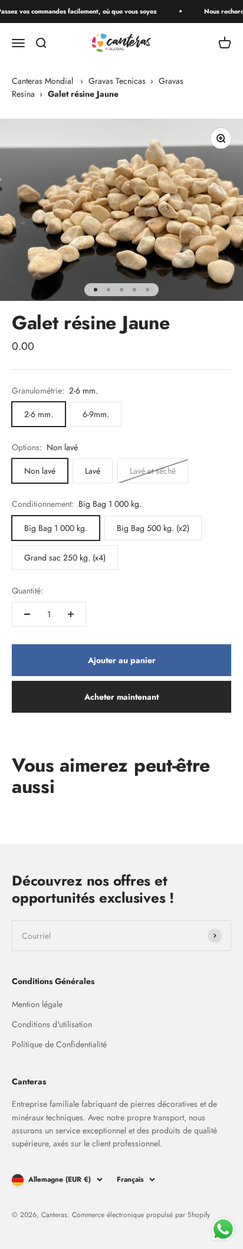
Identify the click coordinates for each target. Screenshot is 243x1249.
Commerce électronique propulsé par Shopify (141, 1214)
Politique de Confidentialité (59, 1044)
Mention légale (37, 1004)
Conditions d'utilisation (52, 1024)
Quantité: (27, 590)
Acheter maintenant (121, 697)
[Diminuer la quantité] (27, 614)
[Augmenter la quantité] (71, 614)
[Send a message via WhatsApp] (223, 1229)
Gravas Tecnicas (117, 81)
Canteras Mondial (42, 81)
